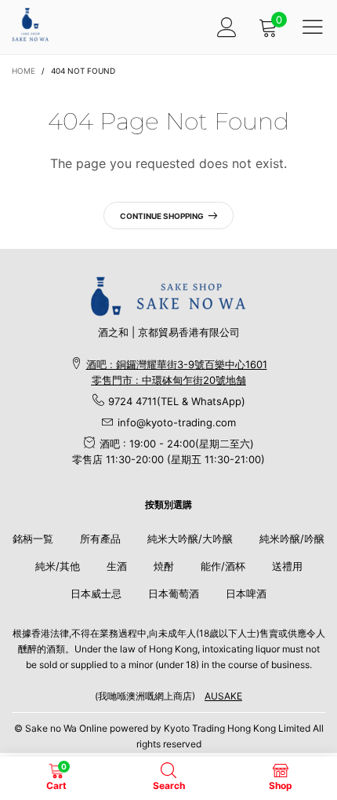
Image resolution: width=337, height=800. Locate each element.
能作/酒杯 (223, 566)
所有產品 (100, 538)
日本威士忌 (96, 593)
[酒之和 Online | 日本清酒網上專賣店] (30, 25)
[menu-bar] (312, 26)
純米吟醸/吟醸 (291, 538)
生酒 (117, 566)
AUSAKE (223, 696)
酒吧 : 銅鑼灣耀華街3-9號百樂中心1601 (176, 364)
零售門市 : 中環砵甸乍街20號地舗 (169, 380)
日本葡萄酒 (173, 593)
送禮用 (287, 566)
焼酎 (164, 566)
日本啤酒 (246, 593)
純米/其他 (57, 566)
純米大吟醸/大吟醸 (190, 538)
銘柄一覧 (33, 538)
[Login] (227, 27)
